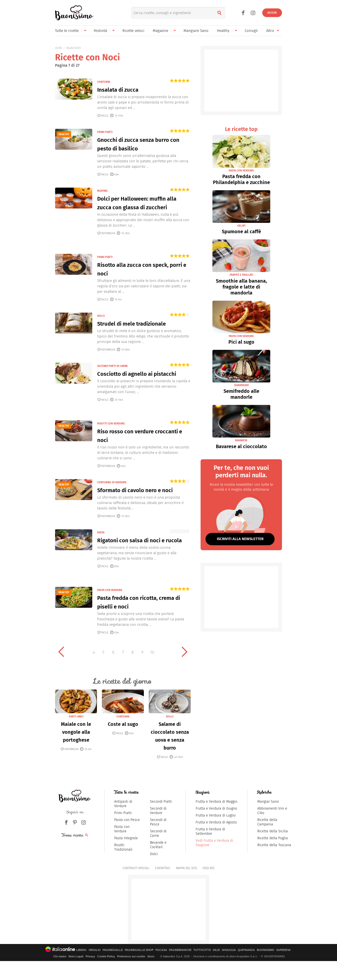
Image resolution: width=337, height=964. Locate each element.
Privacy (90, 956)
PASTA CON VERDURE (109, 590)
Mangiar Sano (268, 801)
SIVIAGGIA (229, 950)
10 (152, 652)
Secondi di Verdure (158, 810)
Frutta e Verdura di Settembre (210, 831)
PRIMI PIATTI (104, 132)
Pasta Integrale (126, 838)
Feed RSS (208, 868)
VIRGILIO (95, 950)
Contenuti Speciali (136, 868)
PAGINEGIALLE (113, 950)
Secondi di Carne (158, 833)
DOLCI (101, 315)
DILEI (216, 950)
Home (58, 48)
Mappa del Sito (186, 868)
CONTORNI (103, 82)
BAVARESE (241, 440)
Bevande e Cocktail (158, 844)
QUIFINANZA (246, 950)
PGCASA (161, 950)
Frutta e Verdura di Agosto (216, 822)
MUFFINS (102, 190)
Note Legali (76, 956)
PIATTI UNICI (76, 716)
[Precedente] (61, 652)
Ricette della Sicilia (272, 831)
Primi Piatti (123, 813)
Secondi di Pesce (158, 822)
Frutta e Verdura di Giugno (216, 808)
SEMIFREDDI (241, 385)
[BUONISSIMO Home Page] (74, 12)
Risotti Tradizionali (123, 847)
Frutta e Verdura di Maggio (216, 801)
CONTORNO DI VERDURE (112, 482)
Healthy (223, 30)
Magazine (160, 30)
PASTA (100, 532)
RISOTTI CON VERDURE (111, 423)
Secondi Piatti (161, 801)
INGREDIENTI (73, 48)
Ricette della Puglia (272, 838)
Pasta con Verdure (122, 829)
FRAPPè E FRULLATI (241, 274)
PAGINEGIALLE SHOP (139, 950)
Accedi (272, 12)
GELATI (241, 225)
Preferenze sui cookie (131, 956)
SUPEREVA (283, 950)
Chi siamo (59, 956)
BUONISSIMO (265, 950)
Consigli (251, 30)
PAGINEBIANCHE (180, 950)
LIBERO (81, 950)
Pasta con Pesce (127, 820)
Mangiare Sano (196, 30)
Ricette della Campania (267, 822)
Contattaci (162, 868)
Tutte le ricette (67, 30)
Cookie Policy (106, 956)
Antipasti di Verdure (123, 803)
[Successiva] (184, 652)
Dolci (154, 854)
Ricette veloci (133, 30)
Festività (100, 30)
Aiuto (150, 956)
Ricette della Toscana (274, 845)
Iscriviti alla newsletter (240, 539)
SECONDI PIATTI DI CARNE (112, 366)
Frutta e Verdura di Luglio (216, 815)
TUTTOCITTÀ (202, 950)
